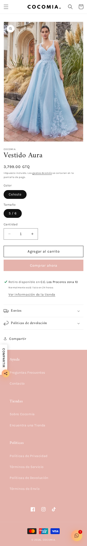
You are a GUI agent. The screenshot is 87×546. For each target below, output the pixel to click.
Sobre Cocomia (22, 414)
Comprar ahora (43, 265)
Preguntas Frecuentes (27, 372)
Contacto (17, 383)
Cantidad (11, 224)
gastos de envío (42, 173)
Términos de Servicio (27, 467)
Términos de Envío (25, 489)
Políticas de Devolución (29, 478)
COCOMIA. (49, 539)
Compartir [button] (17, 339)
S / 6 (13, 213)
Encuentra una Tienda (27, 425)
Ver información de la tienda (31, 294)
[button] (6, 6)
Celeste (15, 194)
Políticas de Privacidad (29, 456)
